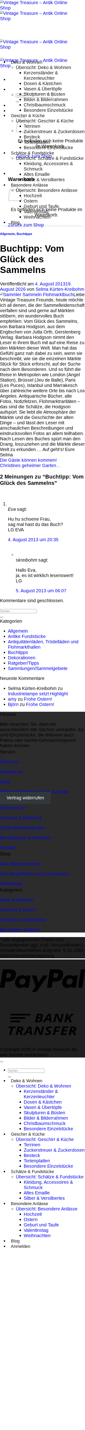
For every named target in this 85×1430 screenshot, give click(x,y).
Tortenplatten (37, 142)
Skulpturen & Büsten (44, 94)
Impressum (11, 771)
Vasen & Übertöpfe (43, 88)
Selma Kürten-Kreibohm (60, 289)
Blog (15, 222)
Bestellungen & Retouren (25, 837)
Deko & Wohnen (26, 62)
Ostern (31, 201)
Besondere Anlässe (29, 185)
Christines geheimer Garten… (30, 465)
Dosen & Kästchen (43, 83)
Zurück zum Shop (26, 224)
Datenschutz (13, 807)
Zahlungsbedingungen (23, 827)
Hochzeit (33, 195)
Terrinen (32, 126)
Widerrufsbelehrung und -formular (34, 791)
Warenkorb (11, 883)
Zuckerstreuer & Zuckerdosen (54, 131)
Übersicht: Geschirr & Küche (45, 120)
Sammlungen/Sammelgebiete (38, 668)
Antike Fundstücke (27, 636)
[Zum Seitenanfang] (1, 1061)
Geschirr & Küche (28, 115)
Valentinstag (36, 211)
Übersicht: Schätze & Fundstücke (50, 158)
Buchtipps (24, 234)
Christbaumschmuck (45, 104)
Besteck (32, 136)
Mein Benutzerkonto (20, 863)
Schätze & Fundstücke (32, 153)
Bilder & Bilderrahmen (46, 99)
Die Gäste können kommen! (28, 460)
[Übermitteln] (17, 101)
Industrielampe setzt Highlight (38, 693)
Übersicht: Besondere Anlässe (46, 190)
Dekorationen (21, 657)
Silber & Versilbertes (44, 179)
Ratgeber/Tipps (23, 663)
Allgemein (7, 234)
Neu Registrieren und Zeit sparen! (34, 873)
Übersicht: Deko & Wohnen (43, 67)
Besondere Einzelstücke (48, 110)
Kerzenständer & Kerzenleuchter (41, 75)
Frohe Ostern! (38, 699)
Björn (13, 704)
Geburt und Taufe (41, 206)
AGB (4, 781)
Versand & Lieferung (21, 817)
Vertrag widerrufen (25, 798)
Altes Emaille (37, 174)
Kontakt (7, 847)
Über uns (9, 761)
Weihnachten (37, 217)
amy (12, 699)
